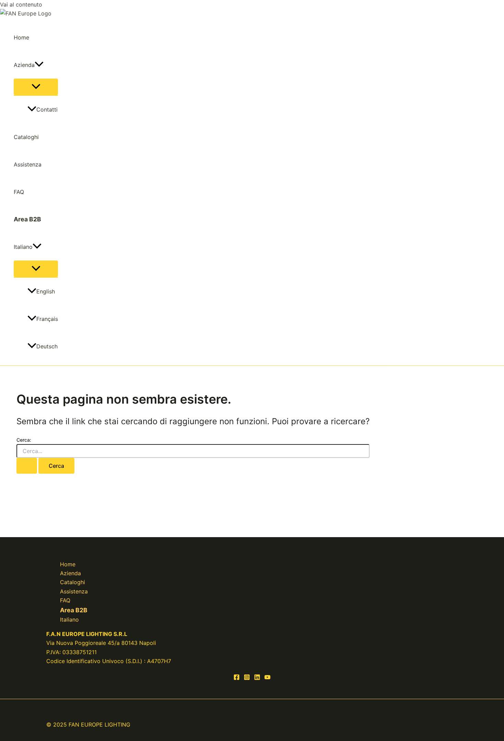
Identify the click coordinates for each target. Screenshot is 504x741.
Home (21, 37)
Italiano (23, 246)
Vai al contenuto (21, 4)
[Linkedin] (257, 678)
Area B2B (27, 219)
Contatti (47, 109)
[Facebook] (236, 678)
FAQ (19, 191)
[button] (39, 65)
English (45, 291)
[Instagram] (247, 678)
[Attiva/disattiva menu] (36, 87)
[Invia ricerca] (26, 466)
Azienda (24, 64)
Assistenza (27, 164)
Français (47, 318)
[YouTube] (267, 678)
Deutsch (47, 346)
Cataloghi (26, 137)
